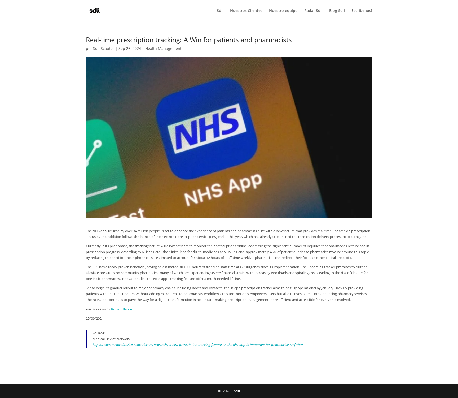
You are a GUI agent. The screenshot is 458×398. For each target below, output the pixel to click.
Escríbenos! (361, 11)
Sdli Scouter (103, 48)
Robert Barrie (121, 309)
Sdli (220, 11)
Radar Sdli (313, 11)
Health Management (163, 48)
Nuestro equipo (283, 11)
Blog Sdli (337, 11)
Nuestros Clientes (246, 11)
